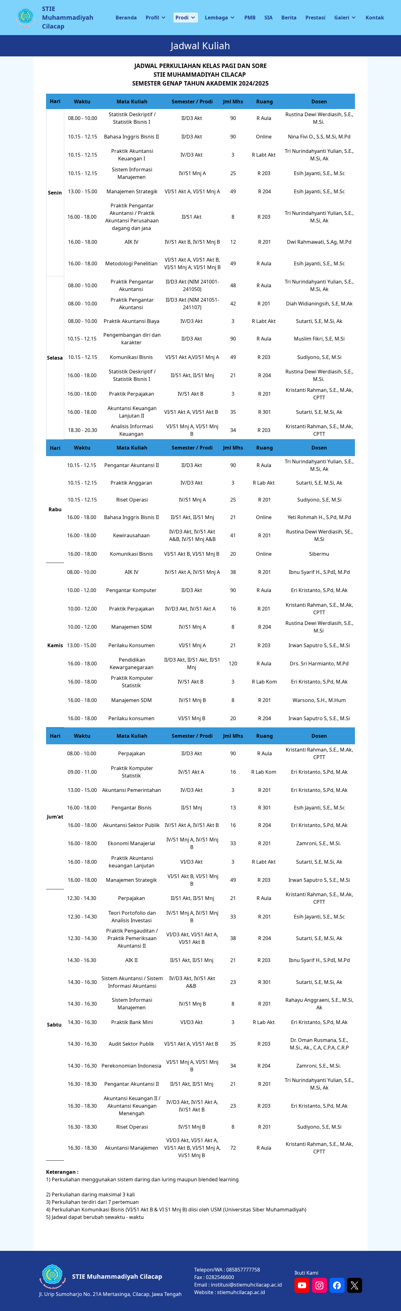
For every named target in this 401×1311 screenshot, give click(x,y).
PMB (250, 17)
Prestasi (315, 17)
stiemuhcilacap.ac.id (241, 1292)
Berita (289, 17)
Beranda (126, 17)
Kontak (375, 17)
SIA (268, 17)
